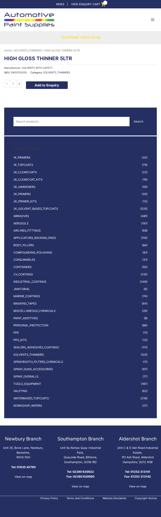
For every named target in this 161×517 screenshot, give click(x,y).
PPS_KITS (20, 340)
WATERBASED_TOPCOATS (31, 398)
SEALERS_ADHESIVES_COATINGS (36, 347)
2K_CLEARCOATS (25, 172)
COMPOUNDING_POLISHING (32, 252)
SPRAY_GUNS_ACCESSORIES (33, 369)
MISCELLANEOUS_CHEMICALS (34, 311)
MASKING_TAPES (25, 303)
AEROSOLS (21, 223)
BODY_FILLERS (23, 245)
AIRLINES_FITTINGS (27, 230)
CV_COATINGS (23, 274)
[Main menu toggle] (153, 20)
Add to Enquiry (47, 85)
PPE (16, 332)
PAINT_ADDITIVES (25, 318)
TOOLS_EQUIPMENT (27, 383)
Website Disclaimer (114, 498)
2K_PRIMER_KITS (25, 201)
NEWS (60, 4)
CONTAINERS (22, 267)
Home (8, 50)
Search (138, 121)
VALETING (20, 391)
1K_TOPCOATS (23, 165)
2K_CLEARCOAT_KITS (28, 179)
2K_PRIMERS (22, 194)
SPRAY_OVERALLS (25, 376)
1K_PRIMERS (21, 157)
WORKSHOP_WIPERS (27, 405)
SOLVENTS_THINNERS (28, 354)
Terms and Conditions (80, 498)
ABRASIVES (21, 216)
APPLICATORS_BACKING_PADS (34, 238)
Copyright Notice (146, 498)
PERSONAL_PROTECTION (30, 325)
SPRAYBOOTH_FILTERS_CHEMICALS (38, 361)
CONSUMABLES (24, 259)
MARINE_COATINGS (26, 296)
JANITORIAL (21, 289)
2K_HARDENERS (24, 187)
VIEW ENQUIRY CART (85, 4)
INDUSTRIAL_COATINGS (29, 281)
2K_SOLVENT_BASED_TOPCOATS (35, 208)
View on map (23, 476)
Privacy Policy (49, 498)
